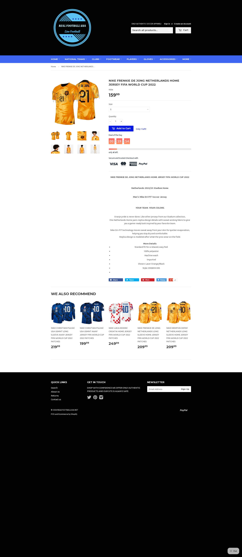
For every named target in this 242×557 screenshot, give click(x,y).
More (186, 59)
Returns (55, 395)
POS (53, 414)
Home (54, 59)
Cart (185, 30)
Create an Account (182, 24)
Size (110, 104)
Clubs (96, 59)
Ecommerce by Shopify (68, 414)
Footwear (113, 59)
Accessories (168, 59)
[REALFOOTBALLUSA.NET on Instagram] (101, 398)
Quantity (112, 116)
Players (132, 59)
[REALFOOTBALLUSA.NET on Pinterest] (95, 398)
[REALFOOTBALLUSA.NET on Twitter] (89, 398)
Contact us (56, 399)
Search (54, 388)
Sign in (167, 24)
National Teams (75, 59)
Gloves (148, 59)
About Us (55, 392)
